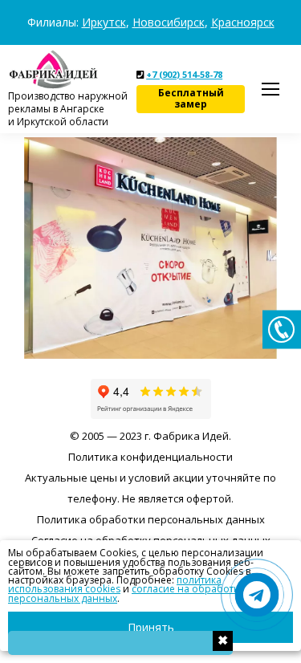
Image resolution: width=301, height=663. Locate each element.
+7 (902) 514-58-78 (184, 74)
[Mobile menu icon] (270, 89)
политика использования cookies (115, 584)
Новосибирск (168, 22)
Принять (151, 627)
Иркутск (104, 22)
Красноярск (243, 22)
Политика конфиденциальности (150, 456)
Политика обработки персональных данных (151, 519)
